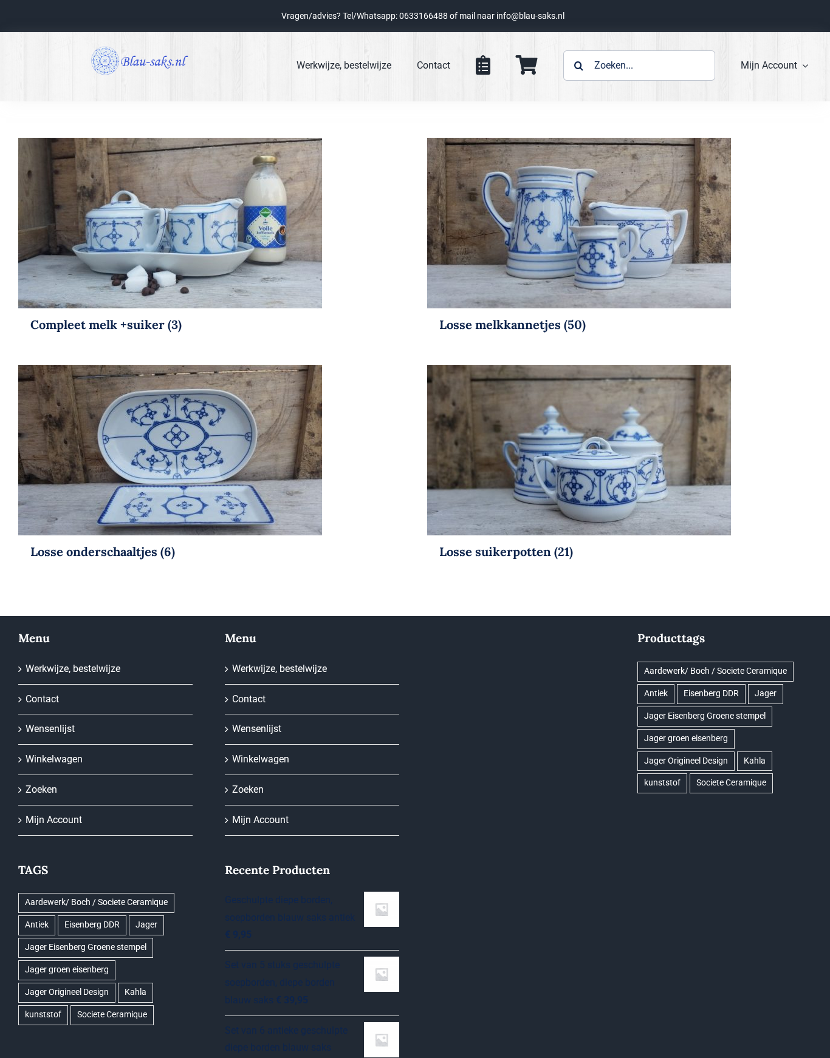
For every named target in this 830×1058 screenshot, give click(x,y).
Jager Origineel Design (67, 992)
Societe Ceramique (112, 1014)
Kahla (135, 992)
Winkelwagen (54, 759)
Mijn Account (54, 820)
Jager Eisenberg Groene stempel (85, 947)
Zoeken (41, 789)
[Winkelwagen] (527, 65)
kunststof (43, 1014)
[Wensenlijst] (483, 65)
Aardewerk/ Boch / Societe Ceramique (96, 902)
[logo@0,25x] (139, 49)
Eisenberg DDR (92, 925)
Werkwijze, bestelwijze (73, 668)
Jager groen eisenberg (67, 970)
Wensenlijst (50, 728)
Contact (42, 699)
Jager (146, 925)
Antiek (37, 925)
